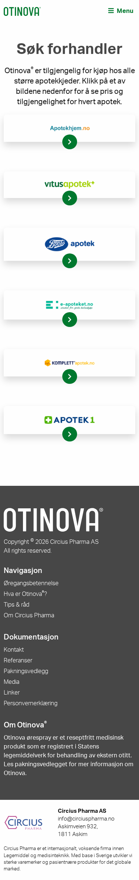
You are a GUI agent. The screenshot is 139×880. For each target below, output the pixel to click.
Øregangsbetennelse (31, 583)
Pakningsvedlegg (26, 671)
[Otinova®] (22, 11)
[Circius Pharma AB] (31, 823)
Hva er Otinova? (25, 594)
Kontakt (14, 650)
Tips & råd (16, 605)
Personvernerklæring (30, 703)
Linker (12, 693)
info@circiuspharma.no (86, 819)
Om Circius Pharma (29, 615)
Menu (125, 11)
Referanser (18, 661)
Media (11, 682)
